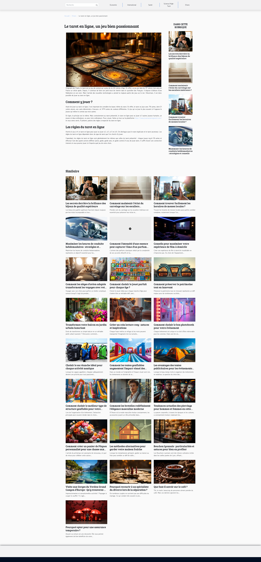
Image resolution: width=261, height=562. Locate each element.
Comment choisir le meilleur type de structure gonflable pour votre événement (86, 409)
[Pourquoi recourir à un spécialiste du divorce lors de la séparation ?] (130, 471)
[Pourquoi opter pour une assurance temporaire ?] (86, 512)
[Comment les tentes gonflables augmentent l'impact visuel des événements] (130, 350)
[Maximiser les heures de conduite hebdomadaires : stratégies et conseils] (180, 136)
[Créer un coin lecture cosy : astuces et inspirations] (130, 309)
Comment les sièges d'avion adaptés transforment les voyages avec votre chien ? (86, 287)
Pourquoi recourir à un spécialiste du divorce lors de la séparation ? (129, 488)
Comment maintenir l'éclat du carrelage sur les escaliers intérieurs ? (180, 87)
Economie (113, 5)
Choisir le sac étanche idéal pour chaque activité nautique (84, 367)
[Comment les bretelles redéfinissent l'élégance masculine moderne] (130, 390)
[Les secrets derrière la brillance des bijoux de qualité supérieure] (180, 41)
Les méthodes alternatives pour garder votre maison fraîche (128, 448)
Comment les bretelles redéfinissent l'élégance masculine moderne (130, 407)
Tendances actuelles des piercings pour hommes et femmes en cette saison (173, 409)
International (131, 5)
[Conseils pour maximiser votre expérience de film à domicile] (174, 228)
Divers (187, 5)
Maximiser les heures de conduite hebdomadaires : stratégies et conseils (180, 151)
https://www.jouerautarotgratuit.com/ (148, 118)
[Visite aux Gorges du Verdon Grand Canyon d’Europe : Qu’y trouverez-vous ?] (86, 471)
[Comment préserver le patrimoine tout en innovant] (174, 269)
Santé (150, 5)
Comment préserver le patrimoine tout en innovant (173, 285)
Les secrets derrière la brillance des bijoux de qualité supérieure (179, 56)
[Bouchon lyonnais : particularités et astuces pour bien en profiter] (174, 431)
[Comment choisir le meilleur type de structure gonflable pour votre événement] (86, 390)
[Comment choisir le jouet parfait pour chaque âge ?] (130, 269)
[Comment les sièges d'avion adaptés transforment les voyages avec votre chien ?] (86, 269)
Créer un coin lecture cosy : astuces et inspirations (129, 326)
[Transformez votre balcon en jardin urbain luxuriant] (86, 309)
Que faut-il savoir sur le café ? (170, 486)
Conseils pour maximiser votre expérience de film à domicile (171, 245)
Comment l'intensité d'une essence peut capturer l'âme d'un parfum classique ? (129, 247)
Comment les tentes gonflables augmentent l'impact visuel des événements (127, 368)
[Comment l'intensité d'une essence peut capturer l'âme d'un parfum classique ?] (130, 228)
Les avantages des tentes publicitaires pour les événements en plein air (173, 368)
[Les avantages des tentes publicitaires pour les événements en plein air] (174, 350)
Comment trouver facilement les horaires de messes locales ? (180, 119)
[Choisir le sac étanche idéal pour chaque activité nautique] (86, 350)
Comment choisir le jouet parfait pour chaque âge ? (128, 285)
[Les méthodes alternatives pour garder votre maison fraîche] (130, 431)
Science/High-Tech (169, 4)
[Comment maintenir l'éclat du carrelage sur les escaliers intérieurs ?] (180, 72)
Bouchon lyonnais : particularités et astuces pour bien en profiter (174, 448)
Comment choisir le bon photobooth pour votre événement (174, 326)
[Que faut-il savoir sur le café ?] (174, 471)
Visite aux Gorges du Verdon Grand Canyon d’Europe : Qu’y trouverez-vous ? (86, 490)
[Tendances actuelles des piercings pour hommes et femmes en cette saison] (174, 390)
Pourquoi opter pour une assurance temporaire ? (86, 528)
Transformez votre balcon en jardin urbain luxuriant (86, 326)
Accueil (67, 16)
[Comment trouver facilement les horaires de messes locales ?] (180, 104)
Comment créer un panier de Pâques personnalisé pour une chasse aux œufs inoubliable (86, 449)
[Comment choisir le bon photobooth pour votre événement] (174, 309)
